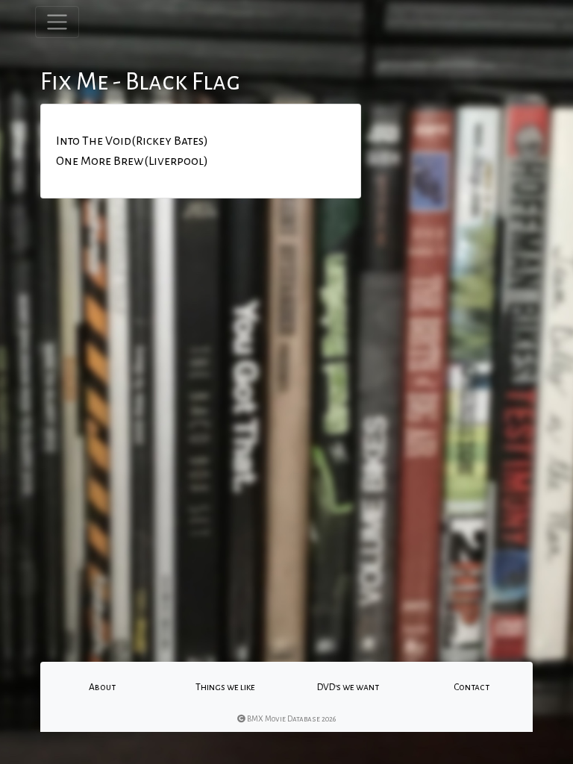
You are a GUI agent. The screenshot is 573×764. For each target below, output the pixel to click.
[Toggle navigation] (57, 22)
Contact (471, 687)
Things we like (225, 687)
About (102, 687)
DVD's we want (348, 687)
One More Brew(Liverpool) (132, 161)
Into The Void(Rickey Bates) (132, 141)
